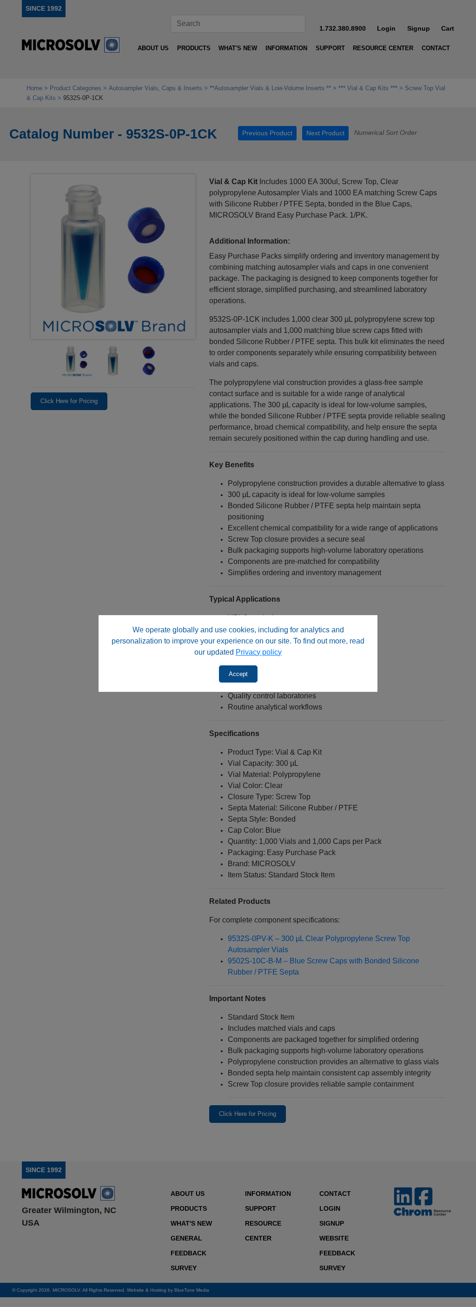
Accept (238, 673)
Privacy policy (259, 652)
